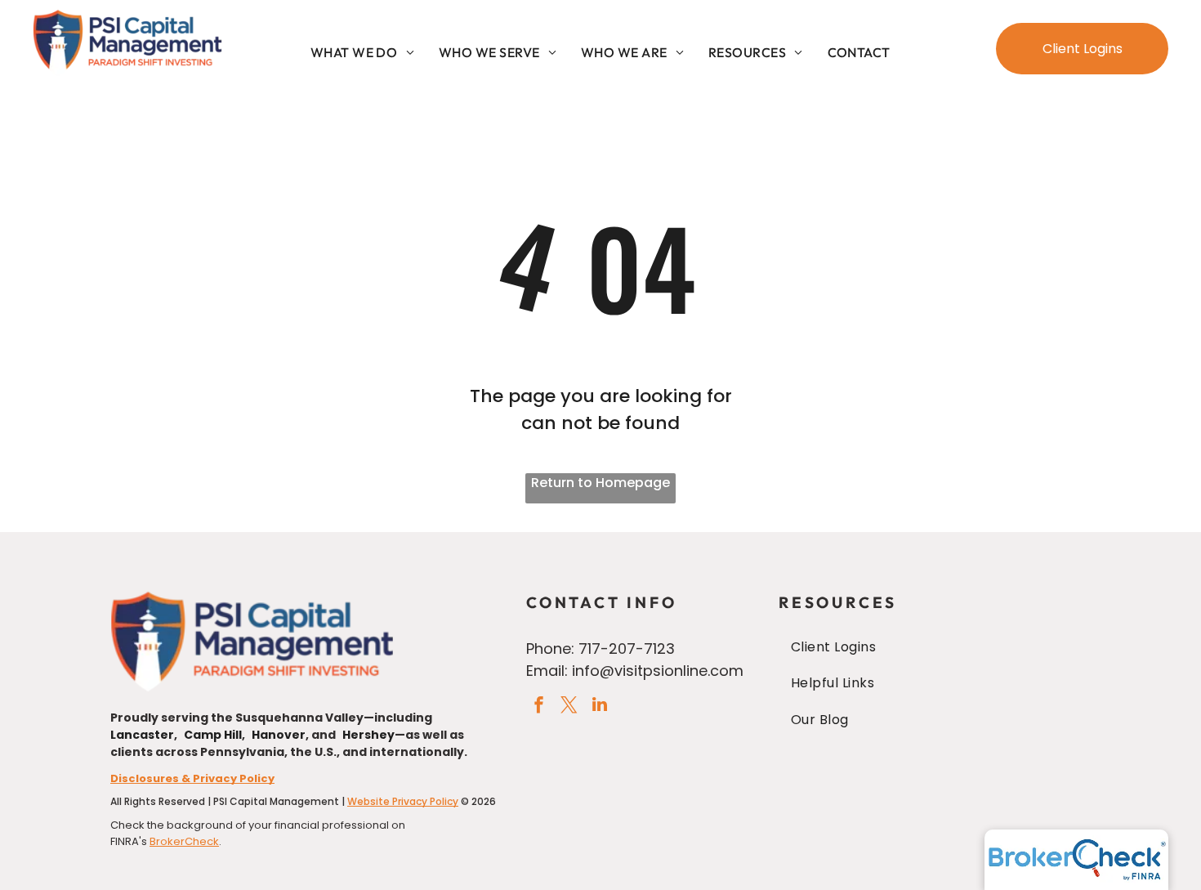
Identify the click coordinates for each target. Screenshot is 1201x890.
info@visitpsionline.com (657, 670)
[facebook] (539, 706)
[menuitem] (362, 52)
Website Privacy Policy (402, 801)
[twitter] (569, 706)
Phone (548, 648)
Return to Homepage (600, 482)
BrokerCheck (184, 841)
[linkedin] (600, 706)
